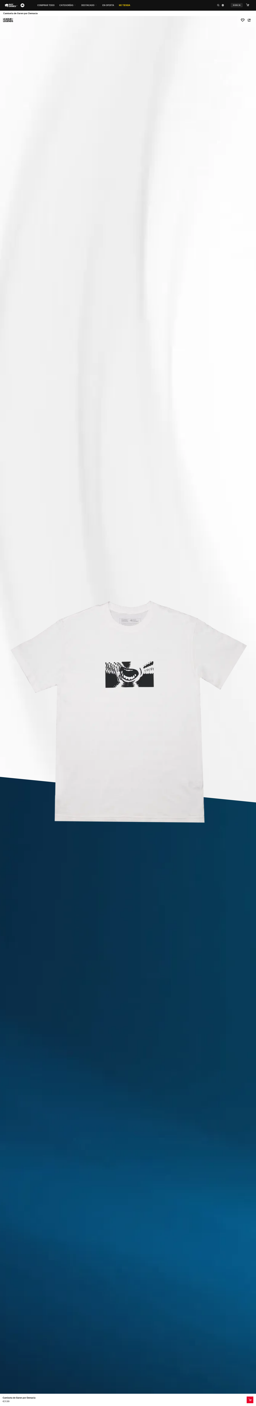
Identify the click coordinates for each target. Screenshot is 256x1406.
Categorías (66, 5)
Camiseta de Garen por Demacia (19, 1397)
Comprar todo (46, 5)
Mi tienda (124, 5)
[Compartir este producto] (249, 20)
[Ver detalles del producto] (250, 1400)
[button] (249, 5)
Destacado (87, 5)
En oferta (108, 5)
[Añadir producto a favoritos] (242, 20)
